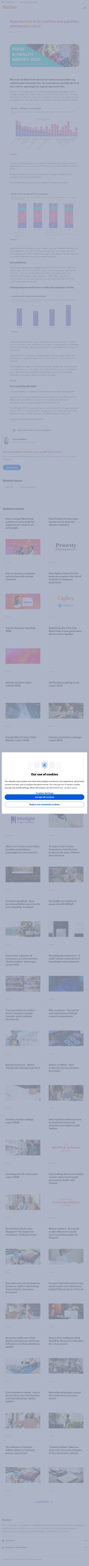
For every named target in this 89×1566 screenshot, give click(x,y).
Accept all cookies (44, 797)
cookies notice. (71, 788)
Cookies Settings (44, 793)
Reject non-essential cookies (44, 805)
